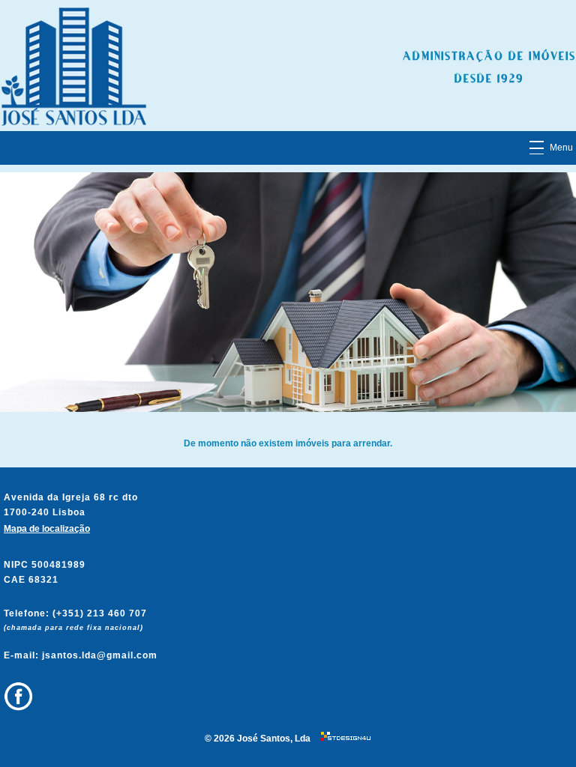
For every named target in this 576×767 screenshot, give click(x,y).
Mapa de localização (47, 529)
